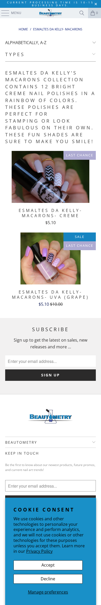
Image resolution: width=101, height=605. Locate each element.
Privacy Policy (39, 551)
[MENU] (2, 13)
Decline (48, 579)
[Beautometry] (50, 13)
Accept (48, 565)
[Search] (82, 13)
